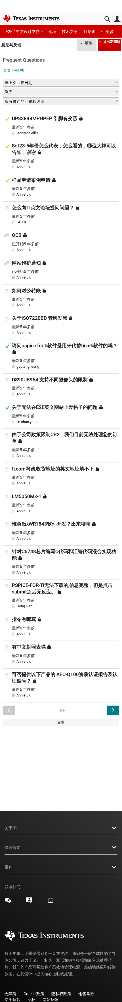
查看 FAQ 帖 (13, 70)
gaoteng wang (27, 366)
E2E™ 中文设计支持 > (24, 31)
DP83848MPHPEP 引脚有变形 (44, 118)
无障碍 (10, 993)
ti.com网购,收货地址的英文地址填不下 (53, 468)
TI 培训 (89, 31)
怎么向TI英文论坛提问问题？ (43, 207)
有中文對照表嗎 (29, 647)
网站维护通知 (26, 262)
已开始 (25, 244)
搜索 (107, 19)
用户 (117, 19)
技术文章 (70, 31)
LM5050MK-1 (26, 496)
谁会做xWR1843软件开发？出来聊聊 (51, 524)
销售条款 (86, 993)
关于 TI (11, 828)
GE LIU (21, 222)
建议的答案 (7, 118)
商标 (31, 999)
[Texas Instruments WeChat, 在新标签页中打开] (8, 902)
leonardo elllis (27, 133)
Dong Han (24, 606)
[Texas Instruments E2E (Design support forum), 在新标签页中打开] (29, 902)
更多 (110, 31)
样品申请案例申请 (31, 180)
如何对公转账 (26, 290)
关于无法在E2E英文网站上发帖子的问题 (55, 407)
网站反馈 (50, 999)
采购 (8, 867)
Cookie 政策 (34, 993)
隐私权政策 (61, 993)
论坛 (52, 31)
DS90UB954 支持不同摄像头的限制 (50, 379)
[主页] (31, 18)
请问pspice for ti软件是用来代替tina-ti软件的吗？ (64, 345)
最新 (23, 127)
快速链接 (12, 847)
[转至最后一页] (63, 710)
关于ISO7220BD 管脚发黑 (39, 318)
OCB (17, 235)
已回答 (7, 346)
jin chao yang (26, 422)
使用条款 (12, 999)
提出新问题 (111, 42)
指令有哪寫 (24, 619)
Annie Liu (23, 167)
